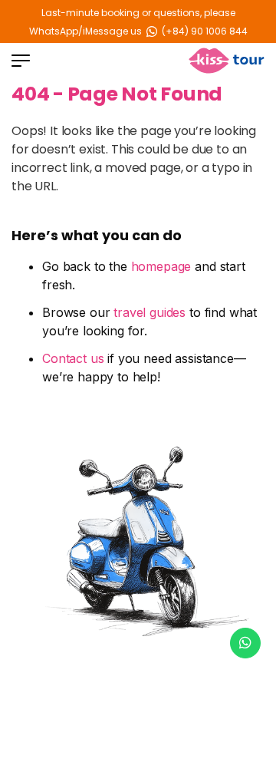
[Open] (21, 60)
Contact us (73, 358)
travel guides (149, 312)
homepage (161, 266)
